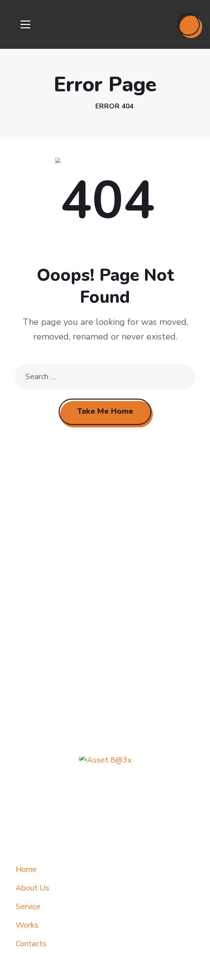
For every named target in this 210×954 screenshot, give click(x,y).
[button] (188, 24)
